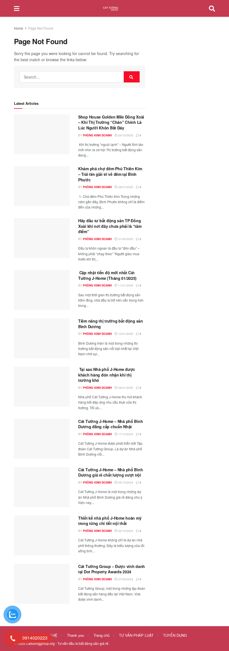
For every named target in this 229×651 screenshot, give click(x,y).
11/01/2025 (125, 285)
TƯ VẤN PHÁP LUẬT (136, 635)
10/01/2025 (125, 334)
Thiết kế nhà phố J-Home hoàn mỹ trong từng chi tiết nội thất (109, 520)
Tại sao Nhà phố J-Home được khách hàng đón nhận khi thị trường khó (106, 374)
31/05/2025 (125, 239)
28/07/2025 (125, 187)
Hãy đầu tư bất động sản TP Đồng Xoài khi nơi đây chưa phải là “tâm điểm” (109, 226)
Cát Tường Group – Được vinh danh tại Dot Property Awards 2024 (111, 569)
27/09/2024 (125, 579)
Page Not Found (40, 28)
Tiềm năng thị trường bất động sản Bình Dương (110, 323)
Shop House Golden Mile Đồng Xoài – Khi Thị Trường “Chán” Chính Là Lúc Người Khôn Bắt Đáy (111, 122)
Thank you (75, 635)
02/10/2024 (125, 531)
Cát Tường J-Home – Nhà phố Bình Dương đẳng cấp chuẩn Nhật (110, 424)
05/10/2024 (125, 482)
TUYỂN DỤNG (175, 635)
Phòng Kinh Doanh (97, 135)
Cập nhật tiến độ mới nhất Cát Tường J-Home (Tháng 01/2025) (107, 275)
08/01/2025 (125, 388)
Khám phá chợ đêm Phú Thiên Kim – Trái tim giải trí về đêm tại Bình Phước (110, 174)
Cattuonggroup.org (40, 643)
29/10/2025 (125, 135)
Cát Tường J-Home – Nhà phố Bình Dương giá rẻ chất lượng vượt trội (110, 472)
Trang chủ (101, 635)
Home (18, 28)
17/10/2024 (125, 434)
